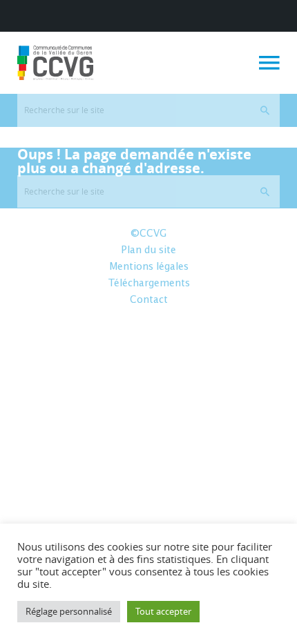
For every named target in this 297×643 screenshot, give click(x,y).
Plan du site (148, 250)
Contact (149, 300)
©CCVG (148, 234)
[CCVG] (55, 63)
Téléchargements (149, 283)
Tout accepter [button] (163, 611)
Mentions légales (149, 267)
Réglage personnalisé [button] (69, 611)
